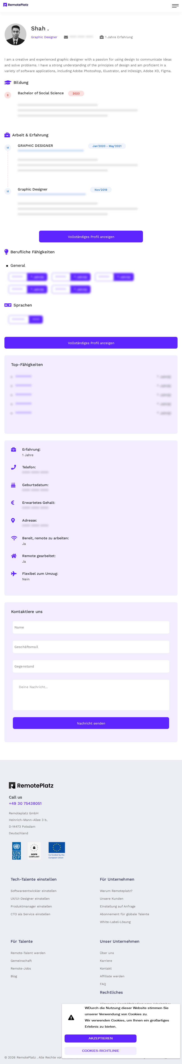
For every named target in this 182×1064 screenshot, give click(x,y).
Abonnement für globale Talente (124, 914)
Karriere (106, 960)
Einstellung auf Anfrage (117, 906)
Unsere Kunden (111, 898)
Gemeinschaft (21, 960)
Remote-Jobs (21, 968)
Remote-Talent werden (28, 953)
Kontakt (106, 968)
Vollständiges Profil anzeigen (91, 237)
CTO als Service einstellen (30, 914)
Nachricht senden (91, 723)
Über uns (107, 953)
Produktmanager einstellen (31, 906)
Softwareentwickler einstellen (34, 891)
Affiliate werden (112, 976)
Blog (14, 976)
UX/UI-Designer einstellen (30, 898)
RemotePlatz (26, 1057)
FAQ (103, 984)
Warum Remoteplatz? (116, 891)
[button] (100, 1038)
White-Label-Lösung (115, 922)
